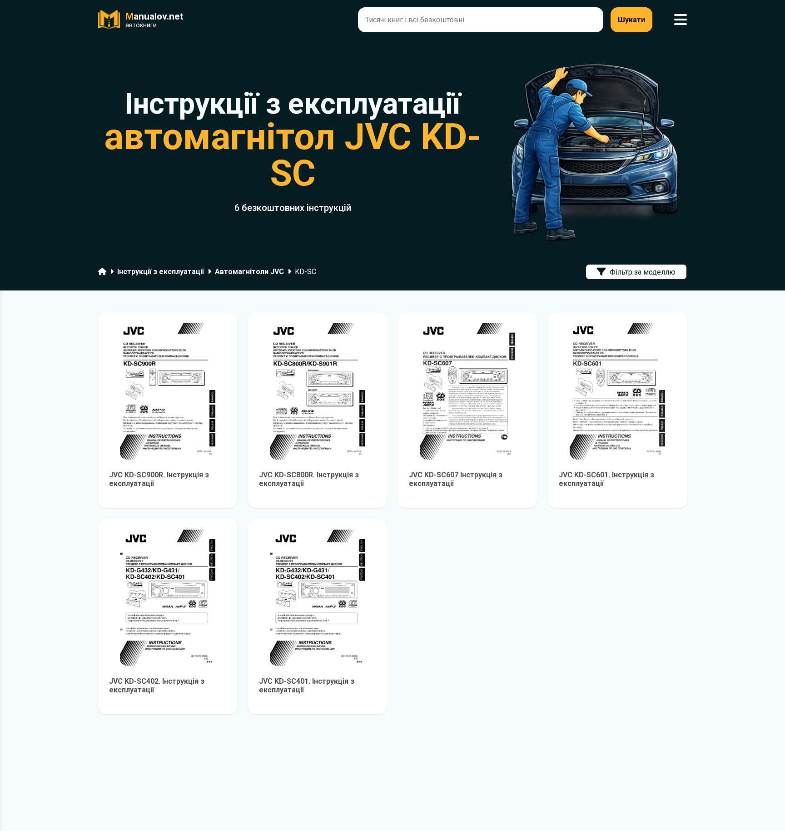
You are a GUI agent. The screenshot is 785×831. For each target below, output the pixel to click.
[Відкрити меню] (680, 19)
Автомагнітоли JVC (249, 271)
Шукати (631, 19)
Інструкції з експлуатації (160, 271)
